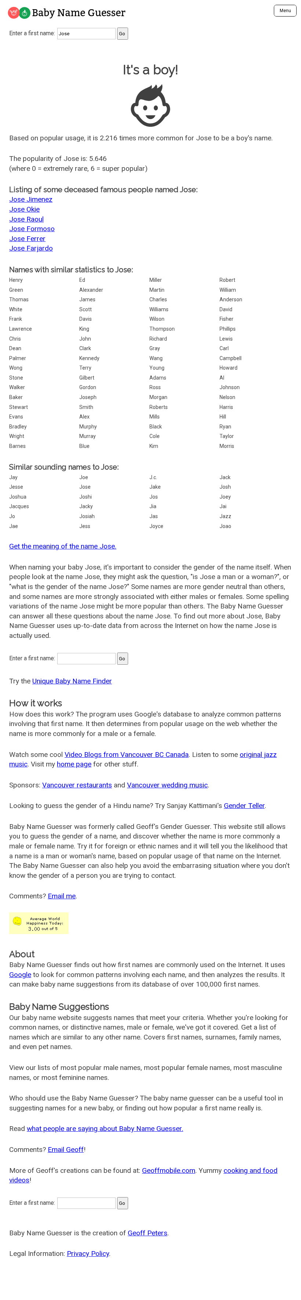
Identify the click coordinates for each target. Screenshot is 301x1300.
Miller (155, 280)
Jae (13, 526)
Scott (85, 309)
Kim (153, 446)
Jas (153, 516)
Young (156, 368)
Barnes (17, 446)
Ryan (225, 427)
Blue (84, 446)
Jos (153, 497)
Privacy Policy (88, 1253)
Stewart (18, 407)
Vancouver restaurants (77, 785)
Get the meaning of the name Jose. (62, 546)
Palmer (17, 358)
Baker (16, 397)
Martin (156, 290)
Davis (85, 319)
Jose (85, 487)
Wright (16, 436)
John (85, 339)
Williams (158, 309)
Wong (15, 368)
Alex (84, 417)
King (84, 329)
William (228, 290)
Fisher (226, 319)
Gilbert (86, 378)
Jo (12, 516)
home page (74, 764)
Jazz (225, 516)
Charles (158, 299)
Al (222, 378)
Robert (227, 280)
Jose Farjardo (31, 248)
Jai (223, 506)
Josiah (87, 516)
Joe (83, 477)
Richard (158, 339)
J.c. (153, 477)
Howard (228, 368)
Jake (155, 487)
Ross (155, 387)
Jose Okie (24, 209)
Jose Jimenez (30, 199)
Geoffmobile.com (168, 1170)
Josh (225, 487)
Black (155, 427)
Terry (85, 368)
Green (16, 290)
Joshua (17, 497)
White (15, 309)
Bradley (18, 427)
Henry (16, 280)
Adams (157, 378)
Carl (224, 348)
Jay (13, 477)
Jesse (16, 487)
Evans (16, 417)
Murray (87, 436)
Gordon (87, 387)
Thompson (162, 329)
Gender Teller (244, 805)
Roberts (158, 407)
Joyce (156, 526)
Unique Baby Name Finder (72, 681)
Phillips (228, 329)
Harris (226, 407)
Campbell (231, 358)
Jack (225, 477)
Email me (62, 896)
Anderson (231, 299)
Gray (154, 348)
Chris (15, 339)
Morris (227, 446)
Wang (156, 358)
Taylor (227, 436)
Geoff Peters (147, 1233)
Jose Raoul (26, 219)
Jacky (86, 506)
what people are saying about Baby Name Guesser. (105, 1128)
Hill (223, 417)
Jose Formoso (32, 229)
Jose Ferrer (27, 238)
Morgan (158, 397)
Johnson (230, 387)
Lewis (226, 339)
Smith (86, 407)
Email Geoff (66, 1149)
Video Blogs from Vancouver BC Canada (127, 754)
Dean (15, 348)
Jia (152, 506)
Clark (85, 348)
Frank (15, 319)
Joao (225, 526)
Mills (154, 417)
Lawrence (20, 329)
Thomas (19, 299)
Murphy (88, 427)
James (87, 299)
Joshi (85, 497)
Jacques (19, 506)
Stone (16, 378)
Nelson (227, 397)
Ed (82, 280)
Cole (154, 436)
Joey (225, 497)
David (226, 309)
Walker (17, 387)
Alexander (91, 290)
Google (20, 974)
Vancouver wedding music (167, 785)
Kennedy (89, 358)
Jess (84, 526)
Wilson (156, 319)
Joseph (88, 397)
